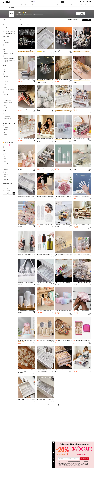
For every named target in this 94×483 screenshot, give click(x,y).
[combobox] (25, 24)
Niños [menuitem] (40, 4)
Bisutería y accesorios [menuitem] (61, 4)
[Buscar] (62, 2)
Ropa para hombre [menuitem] (52, 4)
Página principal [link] (6, 7)
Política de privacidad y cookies (74, 461)
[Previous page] (57, 405)
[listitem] (20, 14)
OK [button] (14, 193)
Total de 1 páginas (51, 404)
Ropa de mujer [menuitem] (28, 4)
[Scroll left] (88, 5)
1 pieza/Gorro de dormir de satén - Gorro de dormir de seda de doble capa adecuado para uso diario (63, 196)
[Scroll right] (90, 5)
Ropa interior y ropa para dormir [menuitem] (77, 4)
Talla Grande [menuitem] (45, 4)
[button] (88, 2)
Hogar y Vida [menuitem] (87, 4)
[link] (83, 1)
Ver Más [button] (6, 61)
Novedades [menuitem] (18, 4)
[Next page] (60, 405)
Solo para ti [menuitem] (12, 4)
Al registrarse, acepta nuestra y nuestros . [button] (73, 462)
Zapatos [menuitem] (68, 4)
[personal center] (80, 2)
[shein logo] (7, 1)
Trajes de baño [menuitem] (35, 4)
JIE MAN (19, 13)
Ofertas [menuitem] (22, 4)
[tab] (6, 19)
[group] (9, 32)
